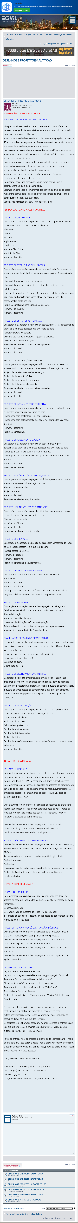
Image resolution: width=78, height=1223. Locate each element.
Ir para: (43, 1208)
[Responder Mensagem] (7, 66)
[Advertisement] (39, 82)
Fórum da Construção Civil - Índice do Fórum (31, 35)
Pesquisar (52, 44)
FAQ (43, 44)
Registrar (62, 44)
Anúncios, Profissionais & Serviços (14, 1208)
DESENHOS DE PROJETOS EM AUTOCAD (25, 1174)
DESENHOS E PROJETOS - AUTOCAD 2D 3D (26, 1189)
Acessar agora (21, 10)
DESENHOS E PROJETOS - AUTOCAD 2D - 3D (27, 1184)
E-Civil (8, 35)
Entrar (71, 44)
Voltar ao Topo (73, 1111)
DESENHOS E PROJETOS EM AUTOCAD (27, 60)
